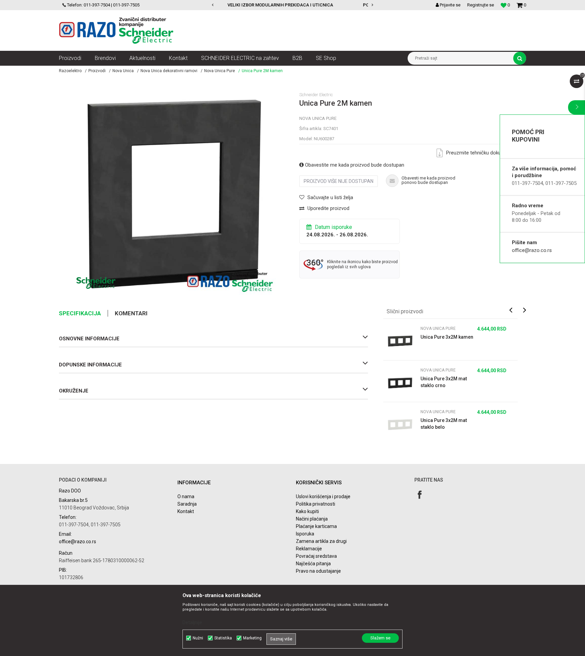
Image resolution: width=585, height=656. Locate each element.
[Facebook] (419, 494)
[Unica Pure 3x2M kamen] (400, 341)
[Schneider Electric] (96, 282)
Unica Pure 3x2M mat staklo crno (443, 382)
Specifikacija (80, 313)
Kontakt (185, 511)
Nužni (198, 638)
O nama (185, 496)
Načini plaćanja (312, 519)
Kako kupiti (307, 511)
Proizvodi (97, 70)
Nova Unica (123, 70)
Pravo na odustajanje (318, 571)
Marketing (252, 638)
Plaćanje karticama (316, 526)
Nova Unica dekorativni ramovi (168, 70)
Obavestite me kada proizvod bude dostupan (354, 165)
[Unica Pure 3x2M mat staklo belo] (400, 424)
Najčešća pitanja (313, 563)
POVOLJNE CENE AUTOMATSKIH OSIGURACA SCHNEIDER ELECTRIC (292, 4)
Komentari (131, 313)
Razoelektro (70, 70)
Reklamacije (309, 548)
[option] (292, 5)
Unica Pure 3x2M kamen (446, 337)
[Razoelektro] (116, 30)
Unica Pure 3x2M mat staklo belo (443, 424)
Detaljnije (192, 622)
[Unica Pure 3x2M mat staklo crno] (400, 382)
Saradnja (187, 504)
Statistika (223, 638)
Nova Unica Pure (219, 70)
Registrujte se (480, 4)
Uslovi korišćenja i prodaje (323, 496)
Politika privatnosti (315, 504)
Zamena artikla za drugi (321, 541)
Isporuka (305, 533)
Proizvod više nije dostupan (338, 181)
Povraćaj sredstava (316, 556)
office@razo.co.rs (532, 250)
